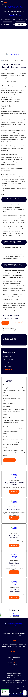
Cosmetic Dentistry (8, 359)
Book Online (20, 24)
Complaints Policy (14, 644)
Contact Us (5, 322)
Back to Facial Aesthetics (8, 328)
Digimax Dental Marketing (16, 677)
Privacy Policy (15, 646)
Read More (9, 460)
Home (3, 41)
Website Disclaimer (6, 646)
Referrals (21, 19)
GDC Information (5, 644)
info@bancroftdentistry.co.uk (14, 665)
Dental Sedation (15, 633)
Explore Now (14, 491)
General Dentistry (7, 356)
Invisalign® (6, 362)
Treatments (8, 41)
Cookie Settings (22, 646)
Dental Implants (7, 366)
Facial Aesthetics (16, 41)
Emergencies (7, 19)
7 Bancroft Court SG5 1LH (14, 657)
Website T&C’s (22, 644)
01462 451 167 (7, 24)
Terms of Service (14, 688)
